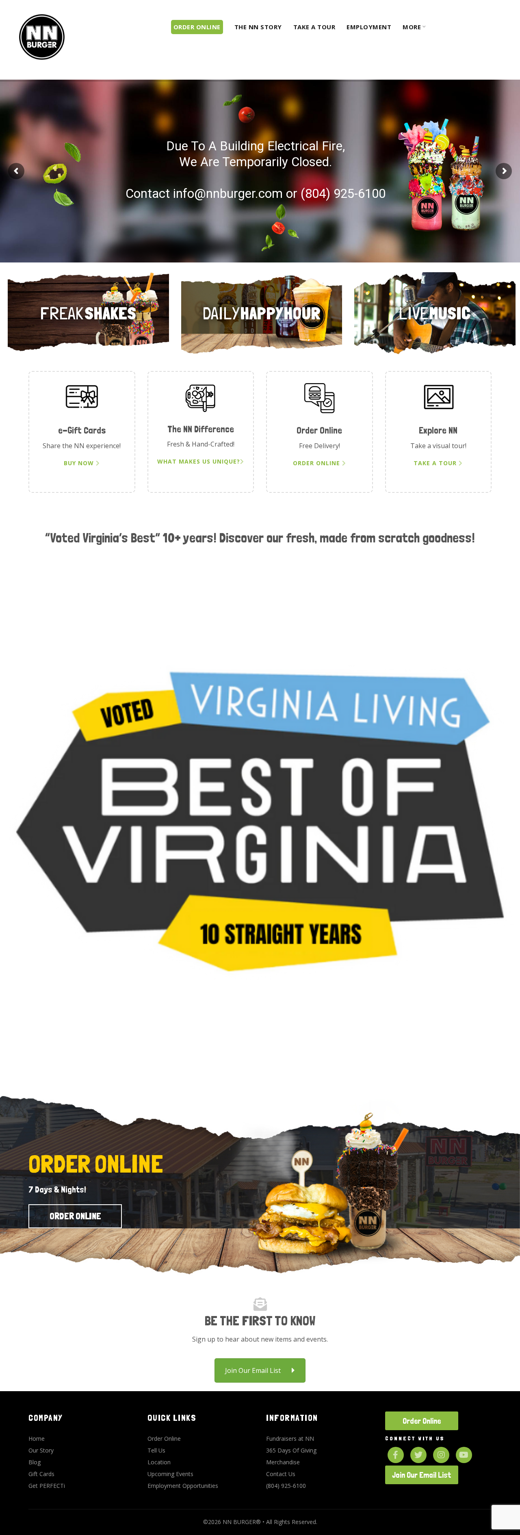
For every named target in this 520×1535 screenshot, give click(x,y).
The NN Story (258, 27)
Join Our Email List (253, 1370)
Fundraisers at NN (290, 1438)
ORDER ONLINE (367, 229)
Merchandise (283, 1462)
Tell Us (156, 1450)
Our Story (41, 1450)
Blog (34, 1462)
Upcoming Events (170, 1474)
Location (159, 1462)
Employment (369, 27)
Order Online (88, 338)
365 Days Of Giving (291, 1450)
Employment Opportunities (182, 1485)
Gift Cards (41, 1474)
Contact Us (280, 1474)
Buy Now (80, 463)
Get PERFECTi (46, 1485)
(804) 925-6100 (286, 1485)
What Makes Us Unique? (198, 461)
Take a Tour (314, 27)
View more (435, 338)
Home (36, 1438)
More (412, 27)
